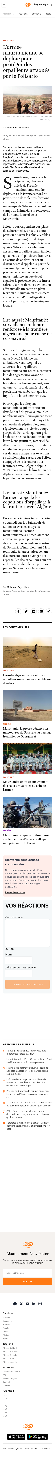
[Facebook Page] (15, 1303)
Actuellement (8, 14)
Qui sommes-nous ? (11, 1372)
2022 (5, 1395)
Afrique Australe (10, 1362)
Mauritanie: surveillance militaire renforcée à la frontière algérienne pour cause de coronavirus (27, 329)
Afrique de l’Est (9, 1359)
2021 (5, 1399)
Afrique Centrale (10, 1355)
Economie (36, 14)
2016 (5, 1416)
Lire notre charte (15, 892)
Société (49, 14)
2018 (5, 1409)
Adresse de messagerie (20, 967)
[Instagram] (40, 1303)
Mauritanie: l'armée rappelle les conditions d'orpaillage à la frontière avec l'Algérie (27, 499)
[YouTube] (27, 1303)
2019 (5, 1406)
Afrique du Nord (10, 1348)
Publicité (6, 1386)
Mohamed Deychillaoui (18, 127)
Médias (6, 1335)
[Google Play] (37, 1436)
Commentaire (14, 917)
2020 (5, 1402)
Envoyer (27, 1281)
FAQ (5, 1375)
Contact (6, 1382)
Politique (23, 14)
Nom (8, 954)
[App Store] (16, 1436)
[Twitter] (21, 1303)
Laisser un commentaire (27, 984)
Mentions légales (10, 1379)
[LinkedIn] (34, 1303)
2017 (5, 1413)
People (6, 1328)
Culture (6, 1332)
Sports (5, 1339)
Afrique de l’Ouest (10, 1352)
